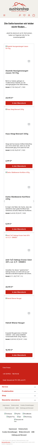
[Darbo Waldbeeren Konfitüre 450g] (19, 181)
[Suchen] (19, 15)
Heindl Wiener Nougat (15, 323)
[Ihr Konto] (29, 15)
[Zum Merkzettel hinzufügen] (29, 61)
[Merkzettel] (24, 15)
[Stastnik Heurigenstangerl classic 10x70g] (19, 55)
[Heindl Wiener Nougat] (19, 307)
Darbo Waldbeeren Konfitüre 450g (18, 198)
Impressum (6, 405)
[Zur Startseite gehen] (19, 7)
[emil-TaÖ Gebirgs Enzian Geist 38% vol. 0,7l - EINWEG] (19, 244)
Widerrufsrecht (9, 408)
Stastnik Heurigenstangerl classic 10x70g (17, 72)
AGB (17, 408)
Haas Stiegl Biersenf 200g (17, 134)
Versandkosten (6, 442)
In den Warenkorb (19, 103)
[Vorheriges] (4, 201)
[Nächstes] (33, 201)
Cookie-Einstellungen (27, 405)
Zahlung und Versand (26, 408)
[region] (19, 201)
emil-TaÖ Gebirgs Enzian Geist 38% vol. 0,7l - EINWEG (19, 261)
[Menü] (4, 15)
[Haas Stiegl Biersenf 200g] (19, 118)
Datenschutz (15, 405)
